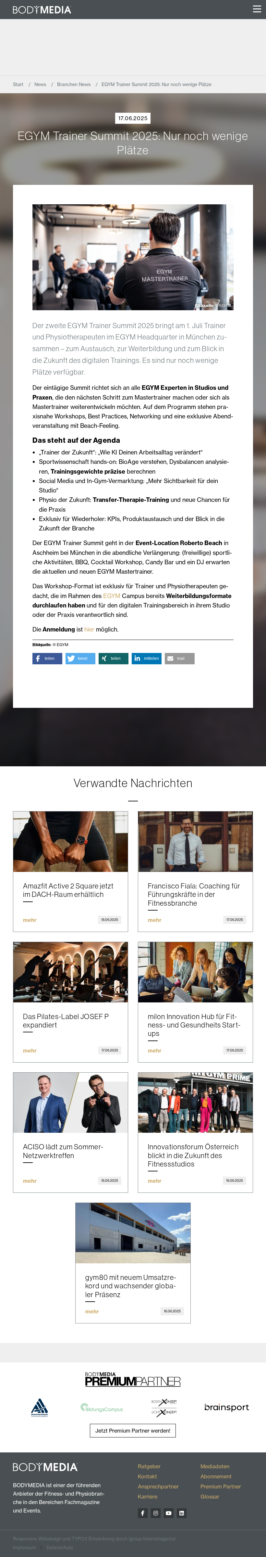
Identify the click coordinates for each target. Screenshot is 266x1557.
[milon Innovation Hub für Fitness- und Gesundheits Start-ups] (195, 972)
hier (89, 629)
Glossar (209, 1496)
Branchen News (74, 84)
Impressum (24, 1548)
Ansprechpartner (158, 1486)
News (40, 84)
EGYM (111, 596)
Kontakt (147, 1476)
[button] (47, 658)
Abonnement (216, 1476)
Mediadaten (214, 1466)
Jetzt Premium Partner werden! (132, 1430)
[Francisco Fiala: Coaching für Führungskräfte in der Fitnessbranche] (195, 841)
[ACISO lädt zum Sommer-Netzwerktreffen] (70, 1103)
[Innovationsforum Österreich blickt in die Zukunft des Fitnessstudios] (195, 1103)
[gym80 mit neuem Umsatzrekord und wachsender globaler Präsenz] (133, 1233)
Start (19, 84)
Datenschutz (59, 1548)
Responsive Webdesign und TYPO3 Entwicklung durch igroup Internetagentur (94, 1539)
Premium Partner (220, 1486)
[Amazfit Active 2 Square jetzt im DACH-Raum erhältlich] (70, 841)
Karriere (147, 1496)
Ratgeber (149, 1466)
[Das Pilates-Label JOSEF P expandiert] (70, 972)
